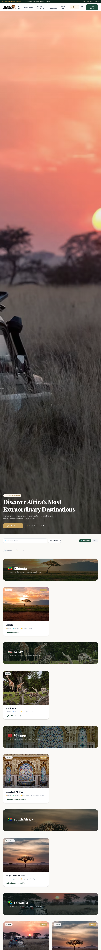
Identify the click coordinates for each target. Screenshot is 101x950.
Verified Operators (40, 7)
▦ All (95, 540)
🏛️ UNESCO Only (9, 550)
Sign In (81, 7)
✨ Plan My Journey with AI (35, 526)
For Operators (53, 7)
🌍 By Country (85, 540)
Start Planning (92, 7)
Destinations (28, 7)
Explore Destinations (13, 526)
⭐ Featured (20, 550)
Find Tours (18, 7)
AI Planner (74, 7)
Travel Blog (62, 7)
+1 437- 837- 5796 (87, 1)
